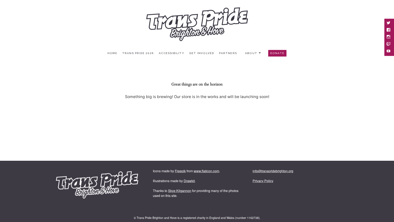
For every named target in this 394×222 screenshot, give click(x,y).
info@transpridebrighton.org (273, 171)
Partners (228, 53)
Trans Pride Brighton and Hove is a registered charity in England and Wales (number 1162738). (198, 218)
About (251, 53)
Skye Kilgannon (179, 190)
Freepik (180, 171)
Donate (277, 53)
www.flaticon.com (206, 171)
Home (112, 53)
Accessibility (171, 53)
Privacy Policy (263, 180)
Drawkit (189, 180)
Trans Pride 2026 (138, 53)
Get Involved (201, 53)
